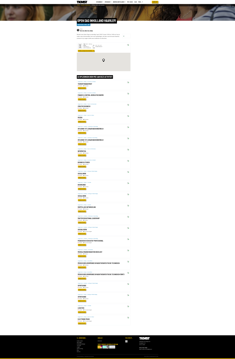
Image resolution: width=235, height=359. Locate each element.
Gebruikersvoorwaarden (89, 356)
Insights (78, 347)
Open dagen (79, 342)
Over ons (78, 351)
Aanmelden (155, 2)
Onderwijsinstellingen (81, 344)
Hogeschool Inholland (83, 25)
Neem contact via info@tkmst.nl (145, 349)
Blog (78, 350)
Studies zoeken (80, 340)
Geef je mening (80, 348)
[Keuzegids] (112, 346)
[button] (103, 60)
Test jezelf (79, 345)
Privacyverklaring (80, 356)
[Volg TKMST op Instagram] (126, 342)
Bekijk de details (82, 88)
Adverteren (100, 340)
